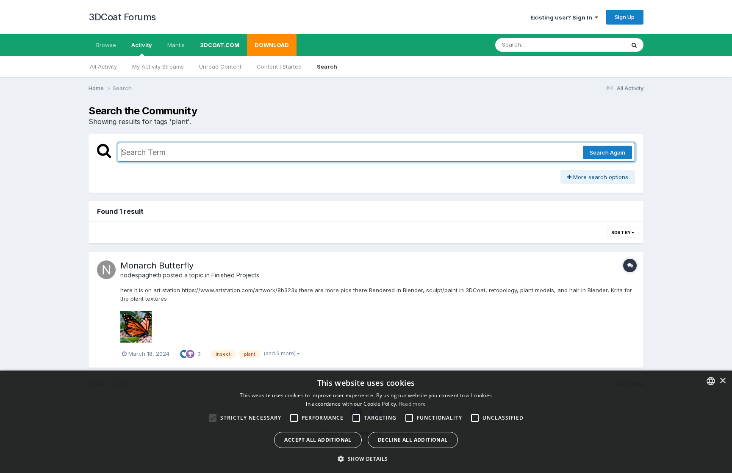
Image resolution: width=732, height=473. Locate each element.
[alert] (366, 422)
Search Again (607, 152)
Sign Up (625, 17)
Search (327, 66)
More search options (599, 177)
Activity (141, 44)
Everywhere (598, 44)
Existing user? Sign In (562, 17)
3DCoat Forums (122, 16)
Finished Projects (235, 275)
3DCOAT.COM (219, 44)
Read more (412, 403)
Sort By (621, 232)
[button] (366, 458)
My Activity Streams (158, 66)
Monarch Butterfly (157, 265)
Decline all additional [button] (413, 439)
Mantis (176, 44)
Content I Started (279, 66)
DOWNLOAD (272, 44)
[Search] (634, 45)
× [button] (722, 381)
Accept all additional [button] (317, 439)
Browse (106, 44)
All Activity (103, 66)
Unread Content (220, 66)
